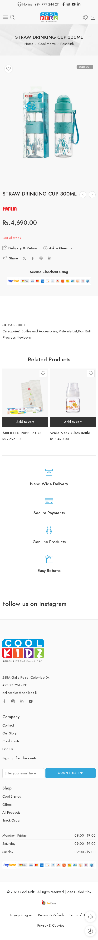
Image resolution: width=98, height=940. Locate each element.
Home (29, 43)
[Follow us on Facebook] (4, 701)
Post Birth (67, 43)
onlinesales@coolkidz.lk (19, 692)
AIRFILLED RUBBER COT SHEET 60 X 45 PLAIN (25, 433)
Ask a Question (61, 248)
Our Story (9, 733)
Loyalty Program (22, 915)
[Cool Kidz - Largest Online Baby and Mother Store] (48, 17)
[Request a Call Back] (90, 916)
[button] (25, 422)
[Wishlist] (8, 69)
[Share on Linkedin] (50, 258)
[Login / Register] (85, 17)
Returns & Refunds (51, 915)
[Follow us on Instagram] (13, 701)
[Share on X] (24, 258)
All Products (11, 812)
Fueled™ (80, 891)
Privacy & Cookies (50, 925)
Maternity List (68, 331)
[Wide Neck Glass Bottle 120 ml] (73, 398)
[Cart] (93, 17)
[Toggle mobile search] (12, 17)
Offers (7, 804)
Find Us (7, 748)
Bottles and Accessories (39, 331)
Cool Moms (47, 43)
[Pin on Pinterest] (41, 258)
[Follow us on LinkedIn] (22, 701)
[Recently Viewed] (90, 931)
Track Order (11, 820)
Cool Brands (11, 796)
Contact (8, 725)
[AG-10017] (49, 123)
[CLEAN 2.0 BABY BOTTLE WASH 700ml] (82, 194)
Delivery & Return (22, 248)
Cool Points (10, 741)
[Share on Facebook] (32, 258)
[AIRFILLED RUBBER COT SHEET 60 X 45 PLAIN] (25, 398)
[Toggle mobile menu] (5, 17)
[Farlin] (10, 209)
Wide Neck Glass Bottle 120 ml (73, 433)
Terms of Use (78, 915)
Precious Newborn (17, 337)
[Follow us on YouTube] (31, 701)
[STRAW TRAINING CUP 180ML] (92, 194)
